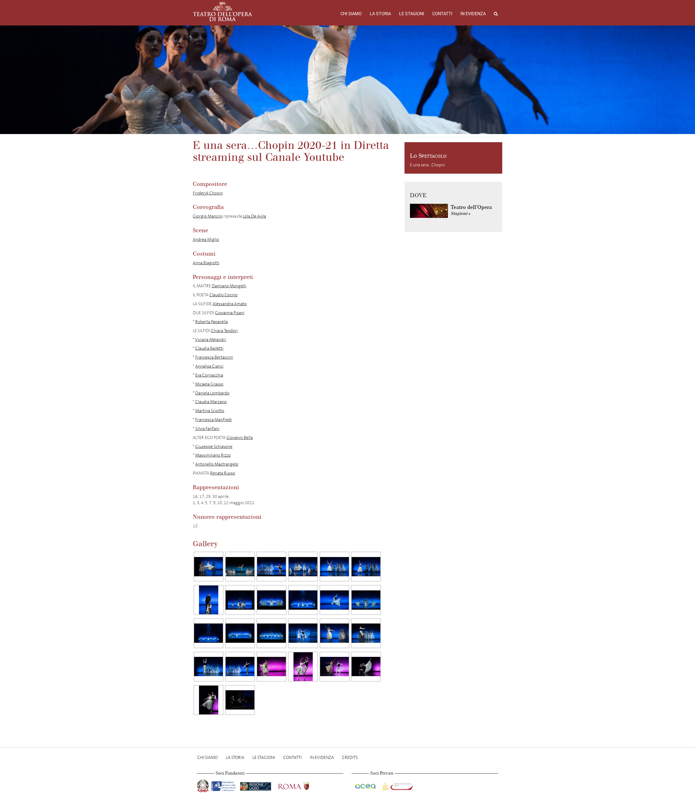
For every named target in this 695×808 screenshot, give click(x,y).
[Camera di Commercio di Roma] (397, 785)
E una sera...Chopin (427, 165)
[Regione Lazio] (256, 785)
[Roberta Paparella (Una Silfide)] (334, 566)
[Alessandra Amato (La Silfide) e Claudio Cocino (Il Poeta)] (303, 666)
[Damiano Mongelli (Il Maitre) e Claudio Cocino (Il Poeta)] (208, 599)
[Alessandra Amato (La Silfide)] (208, 566)
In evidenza (473, 13)
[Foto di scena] (303, 566)
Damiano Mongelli (229, 286)
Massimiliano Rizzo (213, 455)
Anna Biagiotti (206, 263)
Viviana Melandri (210, 339)
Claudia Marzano (211, 402)
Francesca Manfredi (213, 419)
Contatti (442, 13)
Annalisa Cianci (209, 366)
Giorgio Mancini (208, 216)
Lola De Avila (254, 216)
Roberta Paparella (211, 322)
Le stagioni (411, 13)
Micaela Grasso (209, 384)
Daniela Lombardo (212, 393)
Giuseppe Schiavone (213, 446)
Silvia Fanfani (207, 428)
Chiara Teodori (224, 330)
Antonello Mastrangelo (216, 464)
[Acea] (366, 785)
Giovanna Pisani (229, 313)
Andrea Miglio (206, 239)
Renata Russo (222, 473)
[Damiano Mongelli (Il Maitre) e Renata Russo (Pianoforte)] (240, 700)
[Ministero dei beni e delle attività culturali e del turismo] (224, 785)
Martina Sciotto (209, 410)
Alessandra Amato (230, 304)
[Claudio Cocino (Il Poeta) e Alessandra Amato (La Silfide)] (334, 599)
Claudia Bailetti (209, 348)
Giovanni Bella (239, 437)
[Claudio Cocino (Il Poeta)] (240, 566)
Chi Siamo (351, 13)
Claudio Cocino (223, 295)
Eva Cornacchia (209, 375)
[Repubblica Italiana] (203, 785)
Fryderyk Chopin (208, 193)
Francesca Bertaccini (214, 357)
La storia (380, 13)
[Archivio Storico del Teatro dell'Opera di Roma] (222, 11)
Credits (350, 757)
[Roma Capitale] (301, 785)
